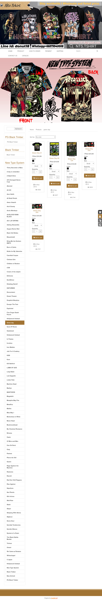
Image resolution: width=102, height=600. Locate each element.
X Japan (9, 560)
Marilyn (9, 388)
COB (8, 268)
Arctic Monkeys (12, 210)
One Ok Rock (11, 445)
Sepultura (10, 488)
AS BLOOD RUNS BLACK (12, 216)
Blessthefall (11, 237)
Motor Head (11, 421)
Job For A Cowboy (13, 351)
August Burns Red (13, 229)
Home (32, 130)
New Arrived (11, 576)
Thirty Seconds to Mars (15, 168)
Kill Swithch (11, 364)
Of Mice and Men (12, 441)
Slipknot (9, 517)
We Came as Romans (14, 551)
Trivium (9, 543)
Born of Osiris (11, 247)
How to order (34, 51)
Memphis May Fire (13, 400)
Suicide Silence (12, 529)
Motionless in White (13, 417)
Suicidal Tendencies (14, 525)
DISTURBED (11, 288)
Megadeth (10, 396)
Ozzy (8, 449)
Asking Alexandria (13, 225)
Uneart (9, 547)
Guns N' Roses (12, 327)
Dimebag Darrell (12, 284)
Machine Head (11, 384)
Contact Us (12, 56)
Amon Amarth (11, 202)
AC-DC (9, 190)
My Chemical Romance (14, 429)
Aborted (9, 186)
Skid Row (10, 500)
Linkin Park (10, 380)
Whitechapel (11, 555)
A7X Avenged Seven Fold (14, 181)
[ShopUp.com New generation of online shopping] (54, 598)
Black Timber (11, 155)
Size (33, 163)
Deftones (10, 276)
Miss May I (10, 413)
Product (20, 51)
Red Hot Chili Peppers (14, 480)
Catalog (25, 56)
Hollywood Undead (13, 319)
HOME (10, 51)
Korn (8, 359)
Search (19, 129)
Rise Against (11, 484)
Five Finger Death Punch (13, 313)
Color (34, 159)
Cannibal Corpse (12, 255)
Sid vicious (10, 496)
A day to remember (13, 172)
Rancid (9, 476)
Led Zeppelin (11, 376)
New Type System (13, 568)
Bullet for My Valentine (14, 251)
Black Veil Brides (12, 233)
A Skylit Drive (11, 176)
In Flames (10, 339)
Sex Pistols (10, 492)
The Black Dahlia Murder (12, 538)
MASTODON (11, 392)
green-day (47, 130)
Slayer (9, 509)
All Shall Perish (12, 198)
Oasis (9, 437)
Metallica (10, 404)
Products (38, 130)
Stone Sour (10, 521)
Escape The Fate (12, 304)
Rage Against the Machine (13, 467)
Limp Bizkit (10, 372)
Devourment (11, 292)
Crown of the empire (14, 272)
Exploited (10, 308)
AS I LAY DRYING (12, 221)
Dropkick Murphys (13, 300)
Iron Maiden (11, 347)
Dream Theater (12, 296)
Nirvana (9, 433)
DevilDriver (10, 280)
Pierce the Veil (11, 458)
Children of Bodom (13, 264)
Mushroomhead (12, 425)
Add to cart (38, 178)
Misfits (9, 408)
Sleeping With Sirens (14, 513)
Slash (9, 504)
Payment (48, 51)
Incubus (9, 343)
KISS (8, 355)
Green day (10, 323)
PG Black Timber (12, 142)
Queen (9, 462)
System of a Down (13, 533)
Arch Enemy (11, 206)
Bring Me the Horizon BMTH (14, 242)
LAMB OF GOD (12, 368)
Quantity (35, 169)
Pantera (9, 453)
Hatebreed (10, 331)
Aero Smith (10, 194)
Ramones (10, 472)
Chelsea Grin (11, 259)
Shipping (60, 51)
